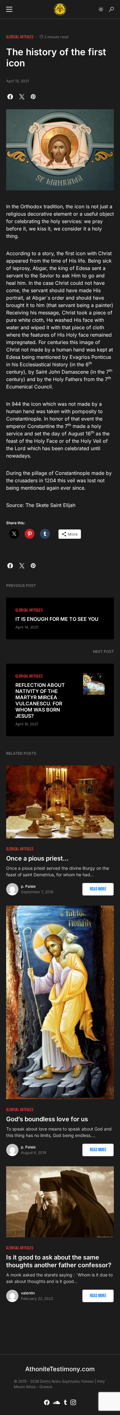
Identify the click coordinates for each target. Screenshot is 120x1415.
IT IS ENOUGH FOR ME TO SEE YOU (56, 619)
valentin (28, 1293)
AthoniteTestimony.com (60, 1369)
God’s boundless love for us (47, 1119)
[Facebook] (47, 1402)
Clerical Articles (19, 36)
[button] (9, 9)
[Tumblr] (65, 1402)
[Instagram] (73, 1402)
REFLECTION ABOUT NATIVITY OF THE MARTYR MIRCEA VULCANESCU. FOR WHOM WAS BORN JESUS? (40, 700)
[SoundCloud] (56, 1402)
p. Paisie (28, 886)
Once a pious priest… (37, 858)
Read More (98, 889)
